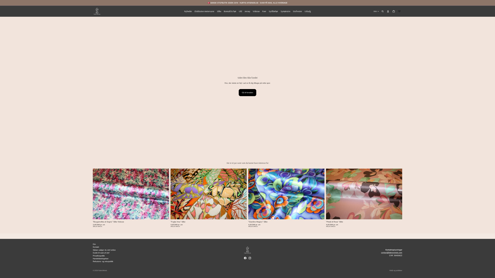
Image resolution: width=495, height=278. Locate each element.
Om (94, 244)
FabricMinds (102, 270)
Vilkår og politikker (395, 270)
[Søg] (382, 11)
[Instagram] (249, 258)
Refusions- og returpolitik (103, 261)
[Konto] (388, 11)
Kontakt (96, 247)
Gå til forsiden (247, 93)
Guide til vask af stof (101, 253)
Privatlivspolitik (99, 256)
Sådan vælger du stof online (104, 250)
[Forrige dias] (97, 194)
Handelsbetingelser (101, 259)
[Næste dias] (165, 194)
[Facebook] (245, 258)
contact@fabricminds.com (391, 252)
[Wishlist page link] (399, 11)
